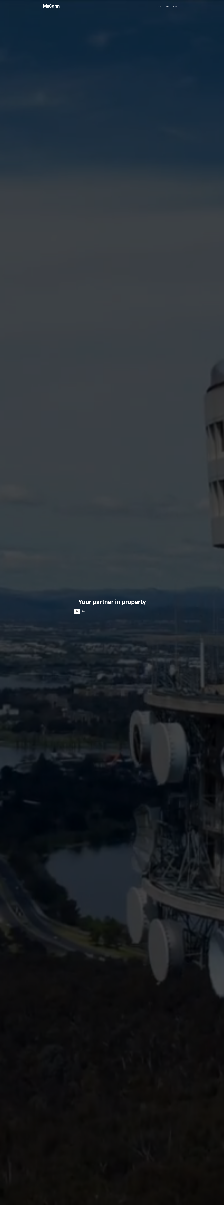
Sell (167, 6)
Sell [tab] (77, 611)
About (175, 6)
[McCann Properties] (51, 6)
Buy (159, 6)
